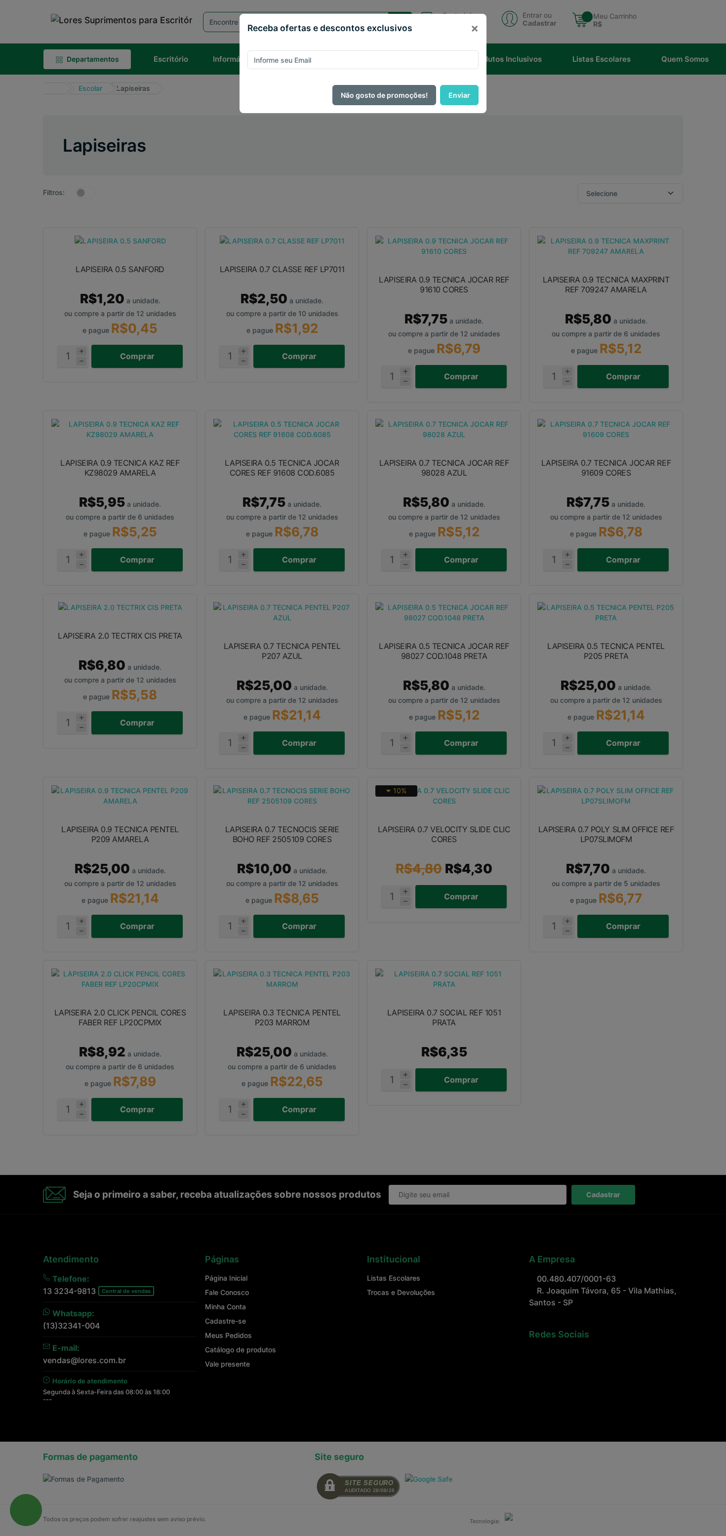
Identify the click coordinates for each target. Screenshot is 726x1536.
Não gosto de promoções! (384, 95)
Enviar (459, 95)
